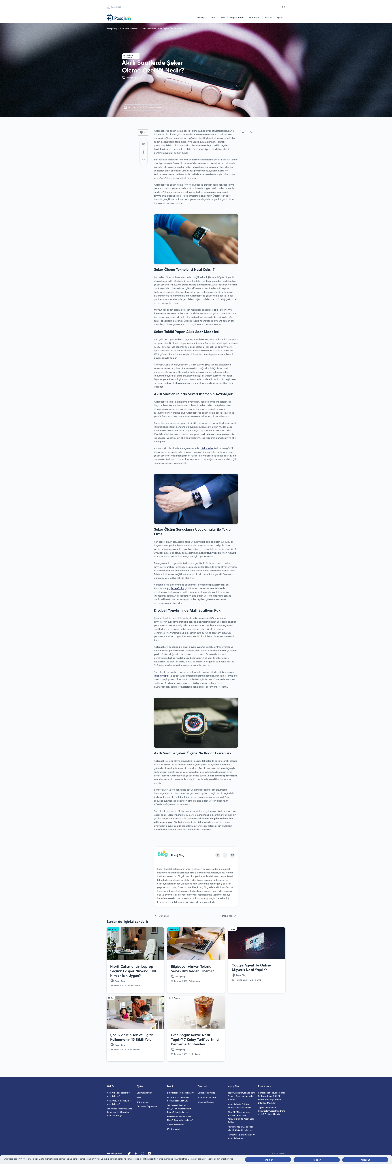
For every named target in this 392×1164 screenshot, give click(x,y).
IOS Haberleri (173, 1129)
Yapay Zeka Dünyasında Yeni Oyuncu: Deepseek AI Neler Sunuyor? (241, 1096)
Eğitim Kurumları (144, 1092)
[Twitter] (143, 144)
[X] (217, 855)
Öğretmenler (143, 1102)
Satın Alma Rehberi (207, 1097)
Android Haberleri (175, 1124)
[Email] (232, 855)
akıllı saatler (207, 448)
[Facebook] (143, 152)
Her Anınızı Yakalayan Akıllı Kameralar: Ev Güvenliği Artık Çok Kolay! (119, 1112)
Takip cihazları (161, 675)
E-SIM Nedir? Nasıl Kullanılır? (180, 1092)
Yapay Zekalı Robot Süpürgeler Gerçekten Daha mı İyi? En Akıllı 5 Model (271, 1110)
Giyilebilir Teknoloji (129, 28)
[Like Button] (141, 132)
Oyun (222, 17)
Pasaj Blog (112, 28)
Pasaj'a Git (116, 7)
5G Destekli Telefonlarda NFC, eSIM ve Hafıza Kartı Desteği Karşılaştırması (179, 1108)
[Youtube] (149, 1153)
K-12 (139, 1097)
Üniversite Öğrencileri (147, 1106)
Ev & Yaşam (254, 17)
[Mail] (143, 160)
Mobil (212, 17)
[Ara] (283, 7)
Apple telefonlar (175, 588)
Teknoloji (200, 17)
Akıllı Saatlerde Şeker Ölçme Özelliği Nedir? (162, 28)
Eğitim (280, 17)
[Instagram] (142, 1153)
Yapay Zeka (234, 1086)
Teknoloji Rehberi (206, 1102)
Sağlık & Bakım (237, 17)
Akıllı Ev (268, 17)
